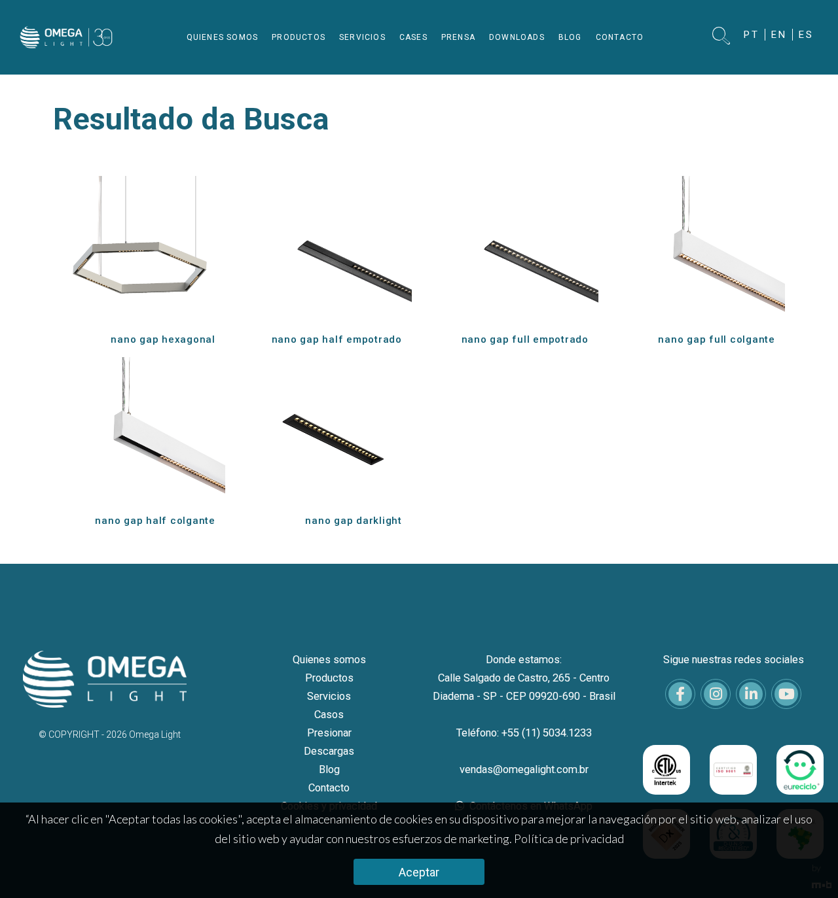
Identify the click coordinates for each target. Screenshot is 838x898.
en (779, 35)
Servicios (329, 696)
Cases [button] (413, 37)
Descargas (329, 751)
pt (751, 35)
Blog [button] (570, 37)
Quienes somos (329, 659)
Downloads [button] (517, 37)
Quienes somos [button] (223, 37)
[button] (722, 37)
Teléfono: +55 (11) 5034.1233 (524, 733)
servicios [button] (362, 37)
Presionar (329, 733)
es (806, 35)
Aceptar (419, 872)
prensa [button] (458, 37)
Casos (329, 714)
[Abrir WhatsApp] (805, 865)
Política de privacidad (569, 838)
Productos (329, 678)
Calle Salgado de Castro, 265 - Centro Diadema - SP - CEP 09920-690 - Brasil (524, 687)
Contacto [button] (620, 37)
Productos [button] (298, 37)
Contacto (329, 788)
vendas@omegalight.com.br (524, 769)
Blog (329, 769)
